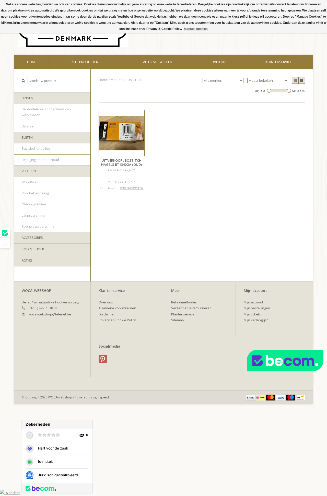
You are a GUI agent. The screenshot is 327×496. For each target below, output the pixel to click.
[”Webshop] (10, 492)
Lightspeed (101, 397)
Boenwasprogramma (38, 226)
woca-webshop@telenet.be (49, 314)
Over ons (220, 62)
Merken (117, 79)
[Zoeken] (23, 81)
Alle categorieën (157, 62)
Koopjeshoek (33, 249)
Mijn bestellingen (257, 308)
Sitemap (177, 320)
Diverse (28, 126)
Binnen (27, 98)
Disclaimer (107, 314)
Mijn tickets (252, 314)
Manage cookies (196, 29)
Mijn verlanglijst (256, 320)
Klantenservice (278, 62)
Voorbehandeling (35, 193)
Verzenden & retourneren (191, 308)
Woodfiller (30, 182)
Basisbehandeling (36, 148)
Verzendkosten (131, 188)
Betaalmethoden (184, 302)
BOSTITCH (133, 79)
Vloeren (29, 171)
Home (32, 62)
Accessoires (32, 237)
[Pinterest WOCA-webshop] (103, 359)
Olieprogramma (34, 204)
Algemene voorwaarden (117, 308)
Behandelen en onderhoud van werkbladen (46, 112)
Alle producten (85, 62)
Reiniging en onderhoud (40, 159)
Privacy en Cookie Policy (117, 320)
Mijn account (253, 302)
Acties (27, 260)
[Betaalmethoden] (251, 397)
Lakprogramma (33, 215)
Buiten (27, 137)
